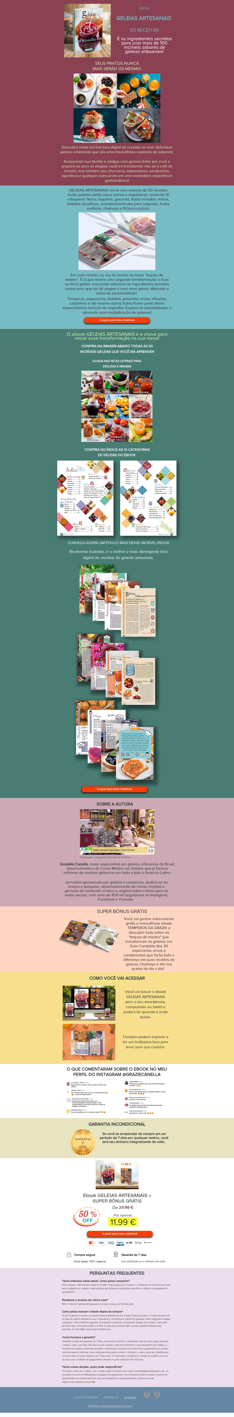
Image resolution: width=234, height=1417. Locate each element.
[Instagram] (157, 1394)
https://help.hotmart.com (75, 1382)
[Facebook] (147, 1394)
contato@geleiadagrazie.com (149, 1371)
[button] (117, 406)
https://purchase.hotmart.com (95, 1329)
